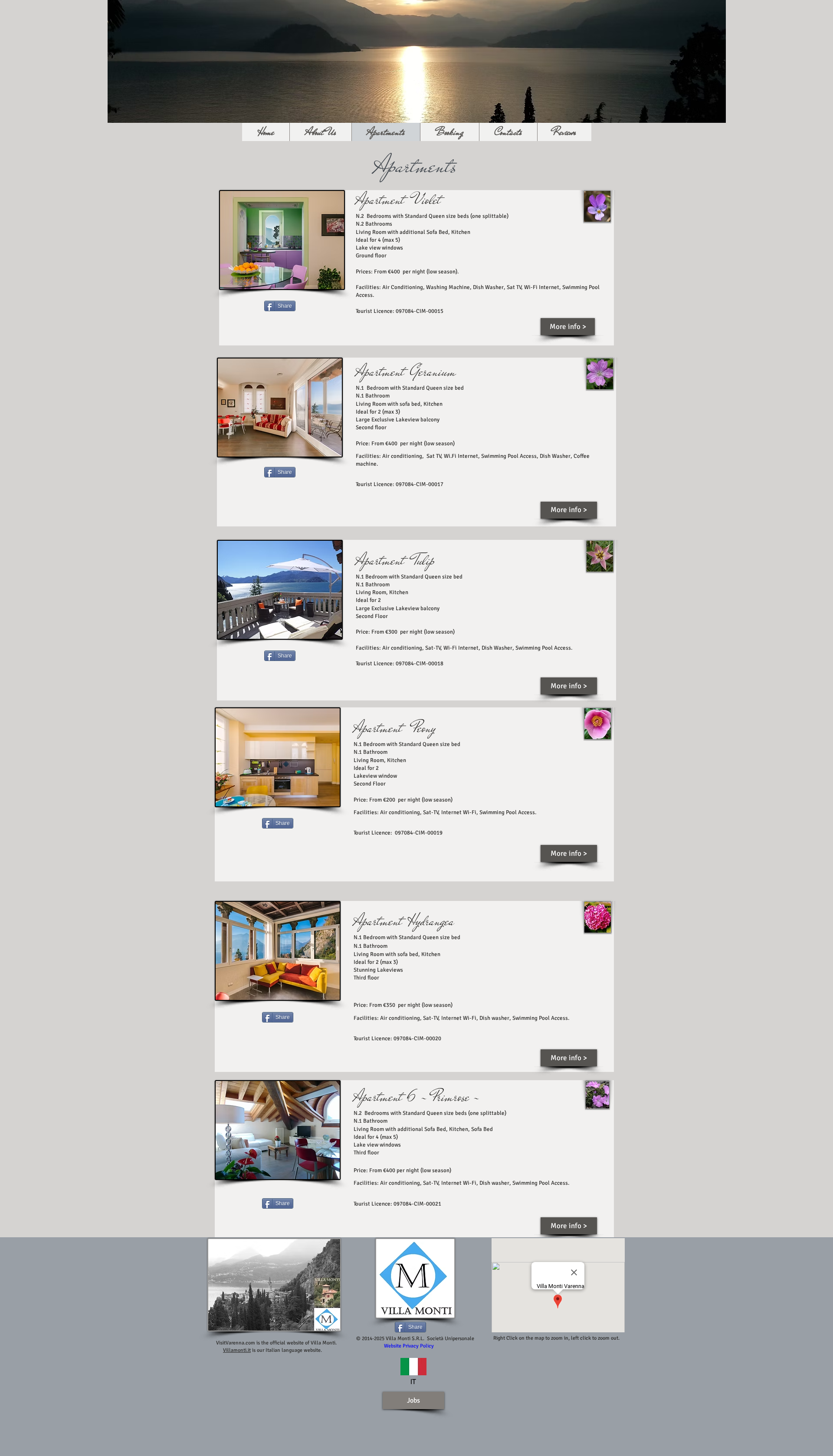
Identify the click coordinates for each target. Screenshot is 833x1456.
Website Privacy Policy (409, 1346)
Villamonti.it (237, 1350)
